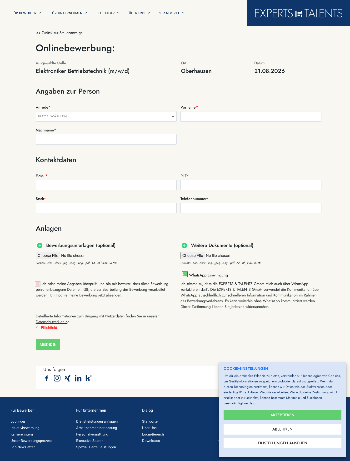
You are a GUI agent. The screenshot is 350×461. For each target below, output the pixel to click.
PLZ (184, 176)
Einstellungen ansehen (282, 443)
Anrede (43, 107)
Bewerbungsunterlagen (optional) (80, 245)
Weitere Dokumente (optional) (222, 245)
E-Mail (42, 176)
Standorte (169, 13)
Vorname (189, 107)
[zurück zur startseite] (298, 13)
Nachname (46, 130)
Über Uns (137, 13)
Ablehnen (282, 429)
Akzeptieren (282, 415)
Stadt (41, 198)
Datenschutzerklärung (53, 322)
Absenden (48, 344)
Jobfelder (105, 13)
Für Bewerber (24, 13)
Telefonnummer (194, 198)
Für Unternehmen (66, 13)
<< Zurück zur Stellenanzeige (59, 32)
